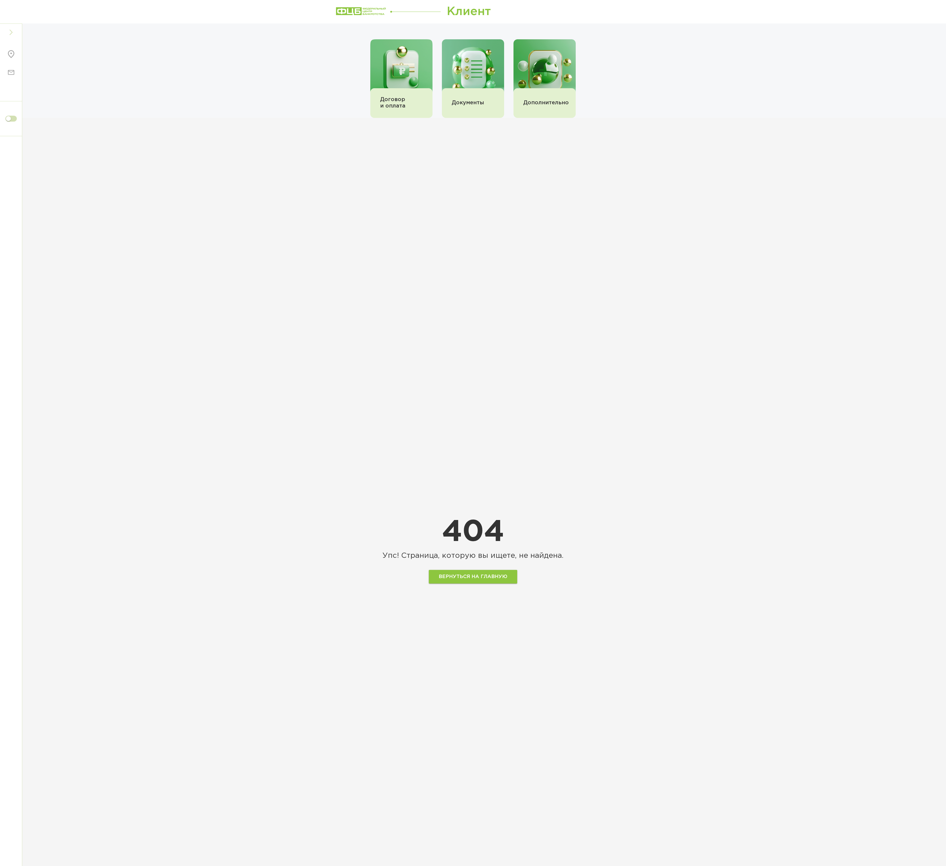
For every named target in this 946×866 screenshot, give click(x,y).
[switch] (11, 118)
